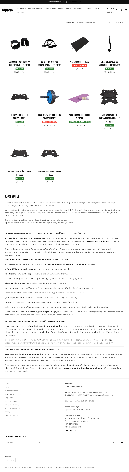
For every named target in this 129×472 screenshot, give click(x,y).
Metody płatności (11, 391)
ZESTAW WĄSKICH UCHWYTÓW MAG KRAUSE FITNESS (109, 118)
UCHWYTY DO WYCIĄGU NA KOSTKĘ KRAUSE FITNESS (19, 63)
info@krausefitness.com (96, 392)
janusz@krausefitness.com (101, 395)
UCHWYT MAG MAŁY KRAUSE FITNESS (49, 173)
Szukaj (7, 412)
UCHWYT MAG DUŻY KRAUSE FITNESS (19, 173)
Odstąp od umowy (12, 415)
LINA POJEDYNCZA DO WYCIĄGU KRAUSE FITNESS (109, 63)
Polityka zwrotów (11, 401)
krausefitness (14, 467)
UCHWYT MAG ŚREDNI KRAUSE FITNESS (19, 117)
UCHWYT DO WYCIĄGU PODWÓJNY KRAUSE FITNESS (49, 63)
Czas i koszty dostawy (13, 394)
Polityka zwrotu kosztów (55, 467)
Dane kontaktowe (88, 467)
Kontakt (8, 387)
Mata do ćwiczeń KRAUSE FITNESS (79, 117)
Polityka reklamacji (12, 405)
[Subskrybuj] (39, 442)
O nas (7, 384)
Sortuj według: (70, 22)
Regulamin (9, 398)
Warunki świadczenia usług (73, 467)
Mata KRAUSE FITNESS (79, 62)
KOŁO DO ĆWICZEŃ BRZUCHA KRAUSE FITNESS (49, 117)
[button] (35, 8)
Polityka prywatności (13, 408)
